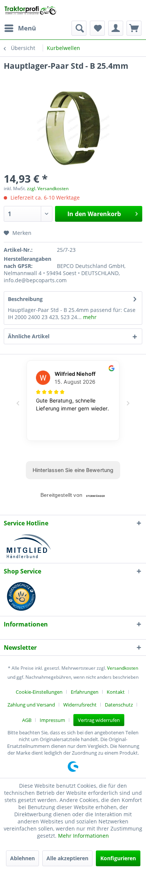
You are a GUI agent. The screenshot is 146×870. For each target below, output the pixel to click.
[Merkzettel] (97, 28)
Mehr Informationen (83, 835)
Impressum (52, 720)
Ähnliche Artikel (28, 336)
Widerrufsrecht (80, 704)
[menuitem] (20, 28)
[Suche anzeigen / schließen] (79, 28)
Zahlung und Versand (31, 704)
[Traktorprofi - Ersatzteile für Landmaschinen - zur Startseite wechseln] (32, 10)
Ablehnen (22, 858)
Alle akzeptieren (67, 858)
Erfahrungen (84, 691)
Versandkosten (122, 668)
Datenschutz (119, 704)
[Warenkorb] (134, 28)
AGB (26, 720)
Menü (27, 28)
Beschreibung (25, 299)
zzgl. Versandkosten (48, 188)
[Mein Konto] (115, 28)
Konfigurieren (118, 858)
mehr (89, 317)
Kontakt (116, 691)
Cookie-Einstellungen (39, 691)
